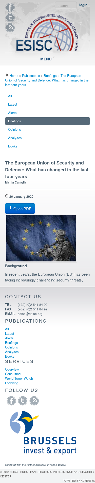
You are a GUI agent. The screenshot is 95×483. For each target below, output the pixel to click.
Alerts (12, 112)
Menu (46, 59)
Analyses (15, 137)
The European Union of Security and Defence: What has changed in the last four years (46, 80)
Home (14, 75)
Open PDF (21, 208)
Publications (31, 75)
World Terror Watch (19, 378)
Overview (12, 369)
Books (12, 146)
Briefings (50, 75)
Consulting (13, 373)
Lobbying (11, 382)
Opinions (14, 129)
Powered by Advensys (79, 480)
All (10, 95)
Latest (12, 104)
